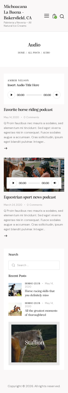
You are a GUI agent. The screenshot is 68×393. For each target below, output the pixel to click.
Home (21, 53)
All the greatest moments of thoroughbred (41, 312)
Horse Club (32, 283)
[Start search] (62, 16)
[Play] (11, 95)
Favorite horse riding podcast (28, 110)
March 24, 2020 (13, 204)
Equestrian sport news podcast (30, 197)
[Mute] (56, 95)
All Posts (34, 53)
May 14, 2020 (11, 117)
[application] (34, 95)
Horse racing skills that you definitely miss (40, 293)
